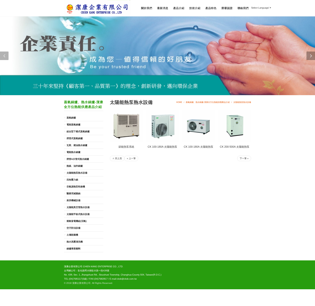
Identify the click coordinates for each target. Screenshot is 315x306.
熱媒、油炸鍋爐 (75, 166)
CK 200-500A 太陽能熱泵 (234, 146)
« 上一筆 (131, 158)
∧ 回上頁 (117, 158)
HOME (179, 102)
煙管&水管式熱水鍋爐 (78, 159)
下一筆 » (244, 158)
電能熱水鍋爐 (73, 152)
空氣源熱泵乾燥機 (76, 186)
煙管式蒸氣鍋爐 (75, 138)
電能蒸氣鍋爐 (73, 124)
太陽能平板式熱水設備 (78, 214)
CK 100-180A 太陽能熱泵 (162, 146)
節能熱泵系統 (126, 146)
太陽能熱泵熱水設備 (242, 102)
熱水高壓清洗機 (75, 241)
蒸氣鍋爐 (71, 117)
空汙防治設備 (73, 228)
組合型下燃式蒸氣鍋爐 (78, 131)
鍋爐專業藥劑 (73, 248)
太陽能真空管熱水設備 (78, 207)
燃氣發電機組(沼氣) (77, 221)
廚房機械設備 (73, 200)
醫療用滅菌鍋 (73, 193)
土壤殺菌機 (72, 234)
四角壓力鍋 (72, 179)
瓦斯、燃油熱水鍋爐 (77, 145)
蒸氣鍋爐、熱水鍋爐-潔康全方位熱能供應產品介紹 (208, 102)
